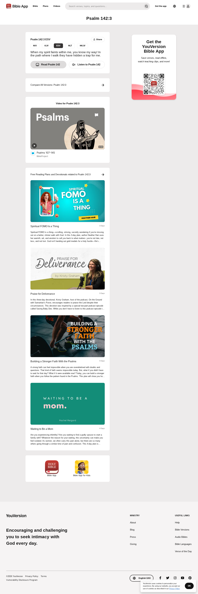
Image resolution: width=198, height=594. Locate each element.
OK (189, 586)
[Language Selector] (174, 6)
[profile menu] (186, 6)
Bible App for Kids (81, 475)
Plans (45, 6)
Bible (35, 6)
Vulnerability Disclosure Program (21, 580)
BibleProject (42, 156)
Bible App (51, 475)
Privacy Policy (31, 576)
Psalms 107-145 (49, 152)
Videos (56, 6)
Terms (44, 576)
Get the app (160, 6)
